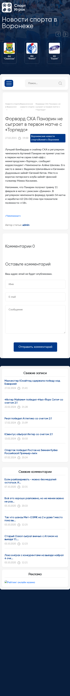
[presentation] (59, 34)
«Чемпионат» (13, 216)
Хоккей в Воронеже (48, 140)
